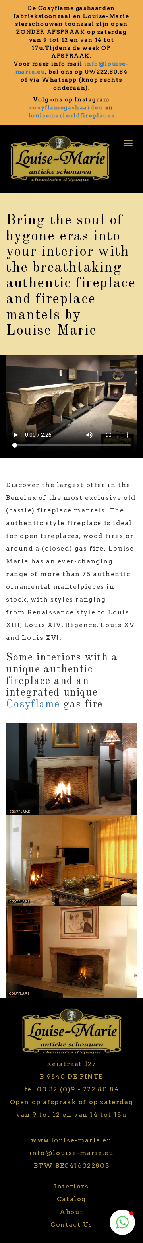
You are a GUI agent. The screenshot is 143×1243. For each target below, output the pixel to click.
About (71, 1212)
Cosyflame (33, 704)
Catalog (71, 1199)
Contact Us (71, 1224)
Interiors (71, 1186)
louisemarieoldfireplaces (71, 115)
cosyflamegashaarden (66, 107)
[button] (122, 1222)
